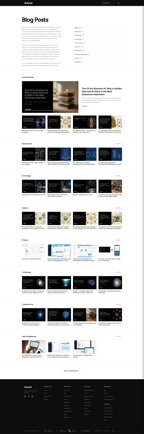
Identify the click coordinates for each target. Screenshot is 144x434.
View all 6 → (119, 240)
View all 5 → (119, 272)
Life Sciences (67, 408)
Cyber (45, 393)
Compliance (87, 411)
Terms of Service (106, 430)
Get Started (106, 3)
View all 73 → (118, 143)
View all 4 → (119, 304)
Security (114, 430)
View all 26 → (118, 208)
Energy (66, 399)
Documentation (108, 396)
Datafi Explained (108, 408)
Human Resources (89, 396)
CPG (65, 393)
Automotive (67, 390)
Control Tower (48, 396)
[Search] (114, 3)
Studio (46, 390)
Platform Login (108, 417)
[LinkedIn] (25, 396)
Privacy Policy (98, 430)
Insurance (66, 405)
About (106, 420)
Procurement (87, 402)
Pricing (106, 393)
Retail (65, 414)
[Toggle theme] (119, 431)
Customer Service (89, 390)
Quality (86, 408)
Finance (86, 393)
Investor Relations (109, 399)
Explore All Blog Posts (72, 371)
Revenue (86, 414)
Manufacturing (68, 411)
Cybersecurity (67, 396)
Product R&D (87, 405)
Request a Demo (108, 411)
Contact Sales (108, 414)
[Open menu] (118, 3)
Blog (105, 390)
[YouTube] (32, 396)
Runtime (46, 399)
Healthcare (67, 402)
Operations (87, 399)
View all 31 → (118, 176)
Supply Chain (67, 417)
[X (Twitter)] (28, 396)
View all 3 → (119, 336)
